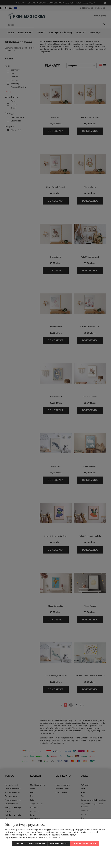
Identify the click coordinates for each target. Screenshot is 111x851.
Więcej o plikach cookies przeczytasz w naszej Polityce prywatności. (33, 837)
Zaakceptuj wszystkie (84, 844)
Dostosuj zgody (59, 844)
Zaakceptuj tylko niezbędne (30, 844)
